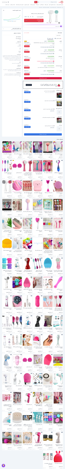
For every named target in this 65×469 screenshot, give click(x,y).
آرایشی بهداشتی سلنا (59, 91)
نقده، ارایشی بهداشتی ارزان (58, 72)
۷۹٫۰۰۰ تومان (26, 49)
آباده (61, 51)
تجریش (61, 42)
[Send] (61, 26)
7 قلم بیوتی (60, 116)
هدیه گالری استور (59, 108)
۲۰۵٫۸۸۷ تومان (26, 42)
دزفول (61, 67)
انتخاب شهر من (29, 84)
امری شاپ (60, 56)
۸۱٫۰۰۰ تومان (26, 56)
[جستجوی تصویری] (38, 2)
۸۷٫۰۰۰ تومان (26, 65)
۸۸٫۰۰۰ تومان (26, 70)
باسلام (61, 70)
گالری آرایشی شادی (58, 100)
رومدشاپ (60, 50)
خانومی (61, 41)
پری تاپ (60, 125)
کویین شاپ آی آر (59, 65)
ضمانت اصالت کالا (52, 45)
